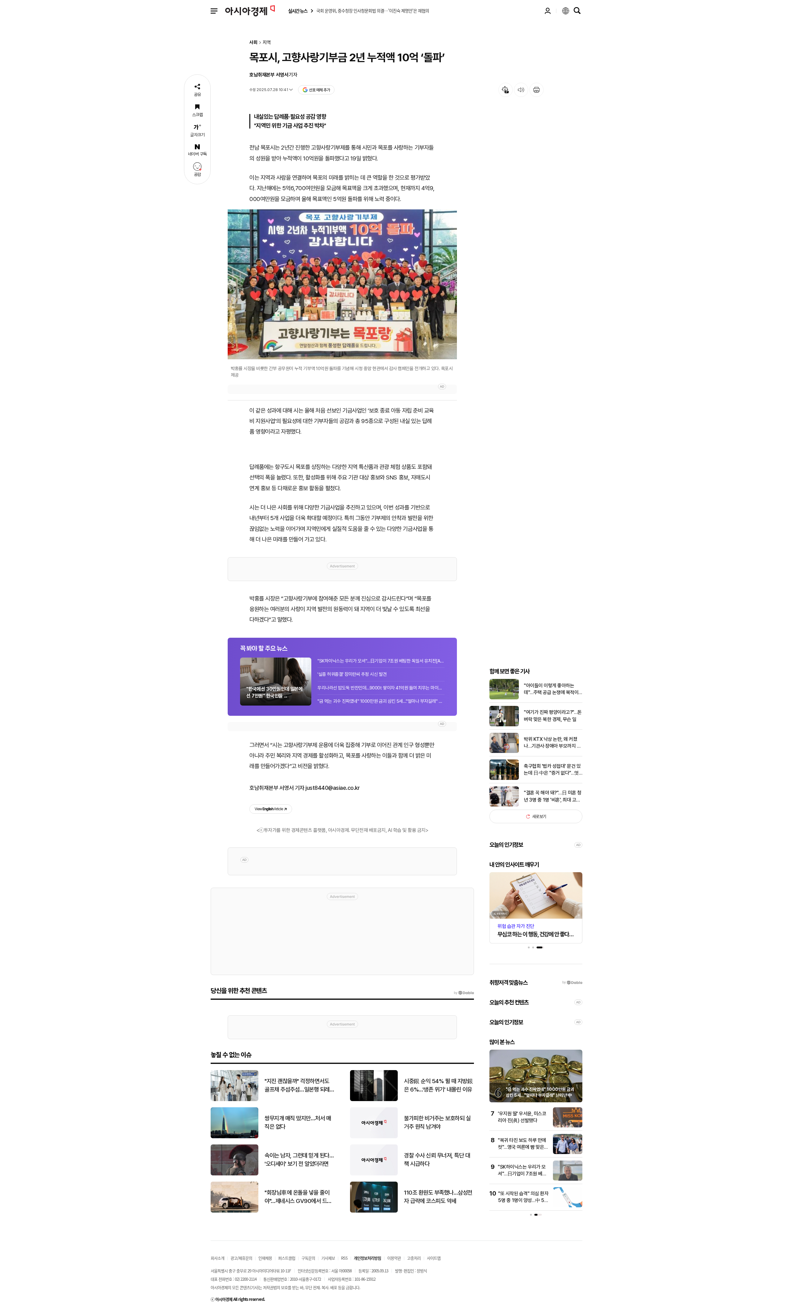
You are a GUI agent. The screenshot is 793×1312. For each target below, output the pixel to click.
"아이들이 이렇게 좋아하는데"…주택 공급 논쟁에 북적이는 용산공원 (551, 689)
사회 (253, 42)
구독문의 (308, 1258)
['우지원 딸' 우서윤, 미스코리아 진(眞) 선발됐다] (567, 1126)
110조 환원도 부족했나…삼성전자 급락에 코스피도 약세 (438, 1197)
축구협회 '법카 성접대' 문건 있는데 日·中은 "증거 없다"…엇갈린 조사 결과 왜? (552, 770)
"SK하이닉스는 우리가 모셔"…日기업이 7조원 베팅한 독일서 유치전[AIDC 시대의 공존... (381, 661)
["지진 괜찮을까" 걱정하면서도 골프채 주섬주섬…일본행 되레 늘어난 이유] (234, 1099)
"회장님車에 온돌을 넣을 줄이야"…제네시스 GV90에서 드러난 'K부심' (298, 1197)
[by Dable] (464, 993)
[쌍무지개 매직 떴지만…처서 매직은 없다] (234, 1137)
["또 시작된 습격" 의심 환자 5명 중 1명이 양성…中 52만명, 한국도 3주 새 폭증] (567, 1206)
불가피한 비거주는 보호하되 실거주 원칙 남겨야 (437, 1122)
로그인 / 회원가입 (547, 10)
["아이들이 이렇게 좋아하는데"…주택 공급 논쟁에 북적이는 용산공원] (504, 698)
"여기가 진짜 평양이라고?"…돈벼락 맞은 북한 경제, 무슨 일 (553, 715)
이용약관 (394, 1258)
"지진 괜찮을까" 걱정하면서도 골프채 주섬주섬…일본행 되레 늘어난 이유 (297, 1086)
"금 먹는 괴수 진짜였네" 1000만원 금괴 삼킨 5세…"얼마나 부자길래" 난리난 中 (381, 701)
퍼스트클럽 (286, 1258)
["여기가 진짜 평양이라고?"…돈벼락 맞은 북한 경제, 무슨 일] (504, 725)
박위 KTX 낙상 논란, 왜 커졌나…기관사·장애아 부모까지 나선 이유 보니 (552, 743)
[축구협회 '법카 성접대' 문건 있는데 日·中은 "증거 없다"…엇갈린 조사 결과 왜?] (504, 778)
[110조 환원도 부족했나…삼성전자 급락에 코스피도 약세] (374, 1211)
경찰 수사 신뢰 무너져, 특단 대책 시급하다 (437, 1159)
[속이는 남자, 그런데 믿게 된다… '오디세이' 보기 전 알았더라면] (234, 1174)
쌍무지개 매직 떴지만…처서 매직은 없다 (298, 1122)
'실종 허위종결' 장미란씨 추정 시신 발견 (352, 674)
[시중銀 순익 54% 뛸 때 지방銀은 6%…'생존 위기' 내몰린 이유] (374, 1099)
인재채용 (265, 1258)
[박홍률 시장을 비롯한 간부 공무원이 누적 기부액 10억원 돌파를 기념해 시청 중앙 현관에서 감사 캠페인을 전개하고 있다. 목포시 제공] (342, 284)
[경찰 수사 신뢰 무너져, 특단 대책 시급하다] (374, 1174)
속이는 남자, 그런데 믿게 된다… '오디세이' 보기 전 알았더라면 (299, 1159)
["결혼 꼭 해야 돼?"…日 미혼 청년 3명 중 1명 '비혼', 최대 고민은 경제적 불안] (504, 805)
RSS (344, 1258)
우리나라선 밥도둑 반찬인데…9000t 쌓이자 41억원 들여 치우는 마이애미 (381, 688)
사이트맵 (433, 1258)
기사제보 (328, 1258)
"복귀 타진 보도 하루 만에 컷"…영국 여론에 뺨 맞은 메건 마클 (522, 1147)
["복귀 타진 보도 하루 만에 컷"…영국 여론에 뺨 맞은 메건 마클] (567, 1152)
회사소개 (217, 1258)
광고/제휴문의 (241, 1258)
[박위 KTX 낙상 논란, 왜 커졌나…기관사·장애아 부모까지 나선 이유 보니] (504, 751)
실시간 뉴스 (297, 11)
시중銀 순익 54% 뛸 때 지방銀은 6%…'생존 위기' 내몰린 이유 (438, 1085)
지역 (267, 42)
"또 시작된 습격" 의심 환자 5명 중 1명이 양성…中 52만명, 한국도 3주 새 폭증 (523, 1200)
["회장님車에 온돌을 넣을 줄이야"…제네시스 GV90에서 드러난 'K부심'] (234, 1211)
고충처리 (414, 1258)
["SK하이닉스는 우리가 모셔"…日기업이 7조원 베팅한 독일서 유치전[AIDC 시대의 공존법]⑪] (567, 1179)
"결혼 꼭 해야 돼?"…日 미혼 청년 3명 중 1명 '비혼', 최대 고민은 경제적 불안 (552, 796)
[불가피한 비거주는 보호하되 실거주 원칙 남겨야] (374, 1137)
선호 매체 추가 (319, 90)
